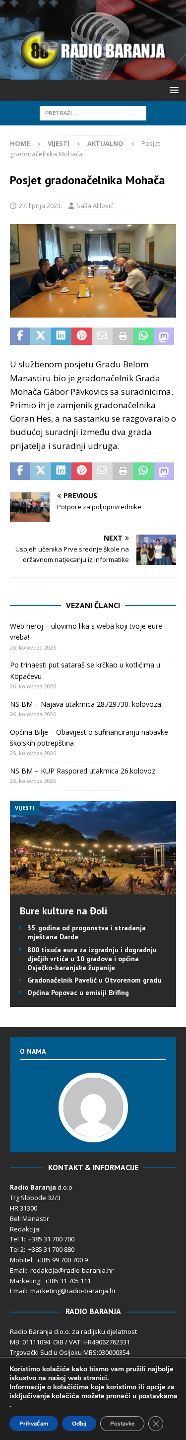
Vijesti (58, 143)
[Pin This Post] (81, 336)
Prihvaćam (33, 1424)
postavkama (158, 1396)
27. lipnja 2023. (40, 205)
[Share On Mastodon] (164, 336)
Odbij (79, 1424)
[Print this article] (123, 336)
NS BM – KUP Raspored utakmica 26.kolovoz (82, 770)
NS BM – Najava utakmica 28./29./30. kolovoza (85, 704)
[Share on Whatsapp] (143, 336)
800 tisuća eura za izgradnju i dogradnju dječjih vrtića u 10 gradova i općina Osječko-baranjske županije (92, 958)
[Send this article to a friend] (102, 336)
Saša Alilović (94, 205)
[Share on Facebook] (20, 336)
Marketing (25, 1280)
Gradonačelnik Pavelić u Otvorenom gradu (94, 980)
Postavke (122, 1424)
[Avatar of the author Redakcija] (93, 1131)
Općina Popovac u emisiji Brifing (78, 992)
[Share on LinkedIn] (61, 336)
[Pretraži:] (93, 112)
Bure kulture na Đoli (63, 910)
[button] (172, 90)
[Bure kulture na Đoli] (93, 888)
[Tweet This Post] (40, 336)
